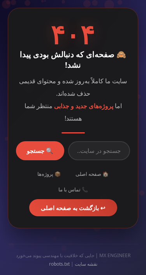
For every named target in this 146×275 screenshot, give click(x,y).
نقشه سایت (86, 264)
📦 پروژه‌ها (49, 173)
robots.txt (59, 264)
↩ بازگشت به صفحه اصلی (73, 208)
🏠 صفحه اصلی (92, 173)
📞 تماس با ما (73, 189)
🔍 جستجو (40, 150)
